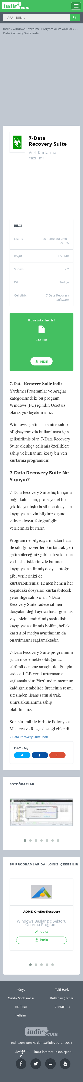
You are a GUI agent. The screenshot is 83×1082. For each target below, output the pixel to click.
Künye (20, 989)
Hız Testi (21, 1007)
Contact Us (62, 1007)
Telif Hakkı (62, 989)
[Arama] (75, 17)
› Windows (18, 29)
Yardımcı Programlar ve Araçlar (50, 29)
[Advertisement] (41, 79)
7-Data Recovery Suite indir (29, 737)
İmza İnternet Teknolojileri (52, 1052)
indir (6, 29)
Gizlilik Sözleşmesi (21, 998)
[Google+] (57, 755)
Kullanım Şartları (62, 998)
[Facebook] (40, 755)
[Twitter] (22, 755)
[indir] (16, 8)
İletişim (21, 1015)
